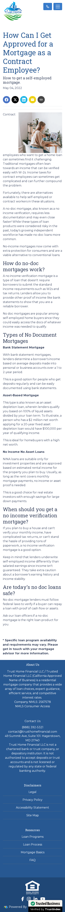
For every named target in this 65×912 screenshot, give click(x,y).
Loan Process (32, 844)
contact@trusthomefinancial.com (32, 731)
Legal (32, 792)
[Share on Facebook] (6, 99)
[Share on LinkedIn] (23, 99)
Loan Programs (33, 836)
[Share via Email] (32, 99)
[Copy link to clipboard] (41, 99)
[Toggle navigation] (57, 6)
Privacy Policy (32, 799)
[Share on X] (15, 99)
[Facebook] (22, 899)
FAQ (32, 860)
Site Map (32, 815)
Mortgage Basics (32, 852)
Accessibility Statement (32, 807)
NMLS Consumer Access (32, 706)
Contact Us (32, 721)
